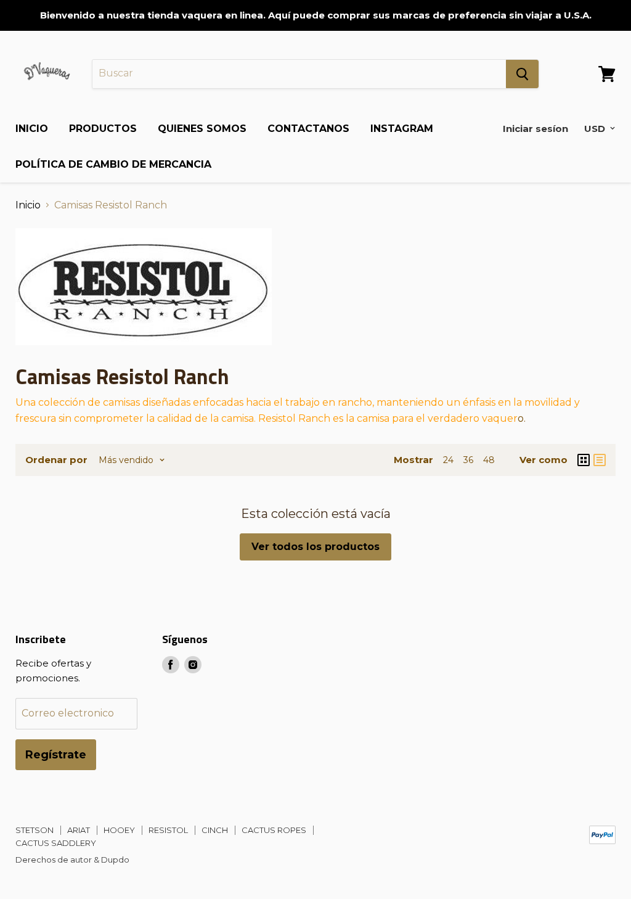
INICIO (31, 128)
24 (448, 460)
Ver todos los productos (315, 546)
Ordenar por (56, 459)
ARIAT (78, 830)
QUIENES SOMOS (202, 128)
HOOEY (119, 830)
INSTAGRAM (401, 128)
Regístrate (55, 754)
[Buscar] (522, 74)
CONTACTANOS (308, 128)
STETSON (34, 830)
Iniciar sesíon (535, 128)
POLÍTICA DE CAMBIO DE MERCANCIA (113, 164)
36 (468, 460)
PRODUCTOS (103, 128)
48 (489, 460)
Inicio (28, 205)
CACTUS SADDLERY (55, 843)
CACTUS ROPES (274, 830)
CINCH (215, 830)
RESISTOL (168, 830)
